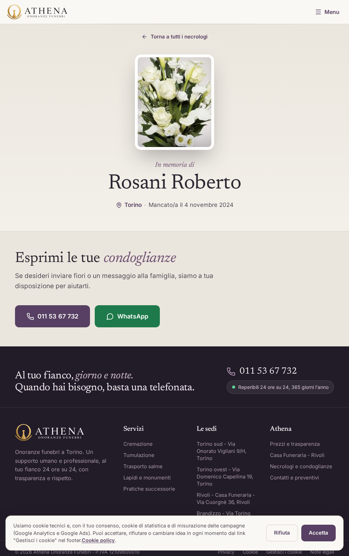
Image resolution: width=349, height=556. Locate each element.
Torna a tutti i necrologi (179, 36)
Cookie (250, 552)
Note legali (322, 552)
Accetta (318, 532)
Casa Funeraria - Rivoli (297, 455)
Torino (133, 204)
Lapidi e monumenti (147, 477)
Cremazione (138, 444)
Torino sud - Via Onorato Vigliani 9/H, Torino (221, 451)
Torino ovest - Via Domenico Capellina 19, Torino (225, 476)
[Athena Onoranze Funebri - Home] (37, 11)
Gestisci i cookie (284, 552)
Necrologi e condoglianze (301, 466)
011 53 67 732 (57, 316)
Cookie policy (98, 540)
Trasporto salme (143, 466)
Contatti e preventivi (294, 477)
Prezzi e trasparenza (295, 444)
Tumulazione (138, 455)
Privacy (226, 552)
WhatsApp (132, 316)
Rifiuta (282, 532)
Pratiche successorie (149, 489)
